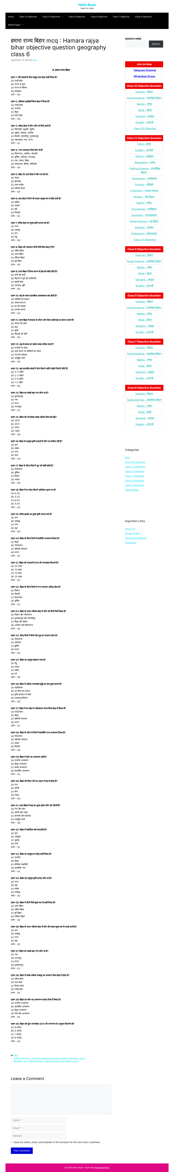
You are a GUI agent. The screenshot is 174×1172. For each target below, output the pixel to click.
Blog (16, 1055)
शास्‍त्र (154, 233)
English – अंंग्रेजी (144, 122)
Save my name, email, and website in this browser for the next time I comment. (57, 1142)
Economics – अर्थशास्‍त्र (144, 178)
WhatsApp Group (144, 76)
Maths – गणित (144, 104)
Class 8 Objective (99, 16)
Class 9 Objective (77, 16)
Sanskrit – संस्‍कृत (144, 116)
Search (156, 44)
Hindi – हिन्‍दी (144, 110)
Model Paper (14, 25)
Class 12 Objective (28, 16)
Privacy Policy (132, 533)
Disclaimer (130, 542)
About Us (130, 528)
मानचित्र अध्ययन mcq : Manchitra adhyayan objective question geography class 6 (50, 1058)
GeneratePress (102, 1167)
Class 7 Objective (121, 16)
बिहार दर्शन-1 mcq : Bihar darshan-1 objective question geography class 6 (46, 1061)
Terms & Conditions (135, 538)
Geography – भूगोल (144, 162)
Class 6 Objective (143, 16)
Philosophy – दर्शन (141, 233)
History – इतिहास (144, 156)
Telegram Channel (144, 70)
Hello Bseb (87, 5)
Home (11, 16)
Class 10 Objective (51, 16)
